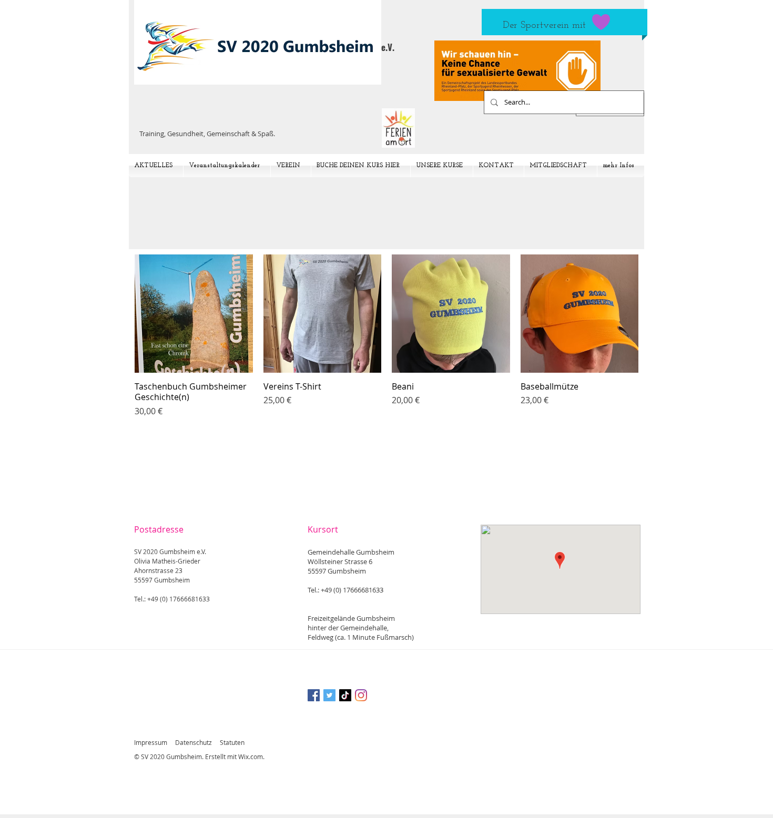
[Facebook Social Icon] (314, 695)
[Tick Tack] (345, 695)
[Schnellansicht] (194, 313)
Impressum (150, 742)
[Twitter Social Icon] (329, 695)
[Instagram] (361, 695)
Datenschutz (193, 742)
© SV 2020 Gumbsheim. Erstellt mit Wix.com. (199, 756)
